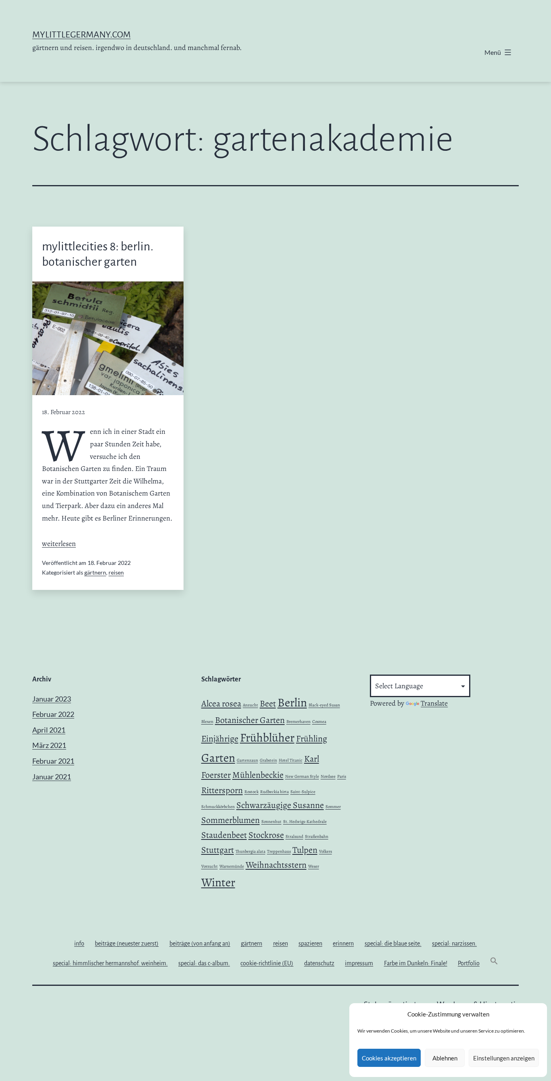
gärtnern (95, 572)
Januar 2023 (51, 698)
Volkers (325, 851)
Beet (268, 704)
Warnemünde (231, 866)
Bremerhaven (298, 722)
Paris (341, 776)
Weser (313, 866)
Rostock (251, 792)
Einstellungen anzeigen (503, 1058)
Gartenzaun (247, 760)
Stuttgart (217, 850)
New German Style (302, 776)
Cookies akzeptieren (389, 1058)
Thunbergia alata (250, 851)
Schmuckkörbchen (218, 807)
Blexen (207, 722)
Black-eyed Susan (324, 705)
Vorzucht (209, 866)
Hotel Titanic (291, 760)
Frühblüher (267, 737)
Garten (218, 758)
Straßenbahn (316, 836)
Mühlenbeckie (258, 775)
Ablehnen (444, 1058)
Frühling (311, 739)
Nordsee (328, 776)
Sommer (333, 807)
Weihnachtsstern (276, 865)
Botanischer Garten (250, 720)
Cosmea (319, 722)
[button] (494, 963)
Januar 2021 (51, 776)
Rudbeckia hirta (274, 792)
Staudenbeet (224, 835)
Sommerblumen (230, 820)
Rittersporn (222, 790)
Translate (434, 703)
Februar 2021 (53, 760)
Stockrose (266, 835)
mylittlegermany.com (81, 35)
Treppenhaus (279, 851)
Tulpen (304, 850)
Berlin (292, 702)
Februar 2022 (53, 714)
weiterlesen (59, 543)
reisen (116, 572)
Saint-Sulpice (302, 792)
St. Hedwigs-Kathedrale (305, 822)
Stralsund (294, 836)
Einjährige (219, 739)
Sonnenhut (271, 822)
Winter (218, 882)
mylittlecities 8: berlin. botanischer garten (97, 254)
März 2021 (49, 745)
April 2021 (48, 729)
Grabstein (268, 760)
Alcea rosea (221, 704)
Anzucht (250, 705)
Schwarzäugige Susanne (280, 805)
